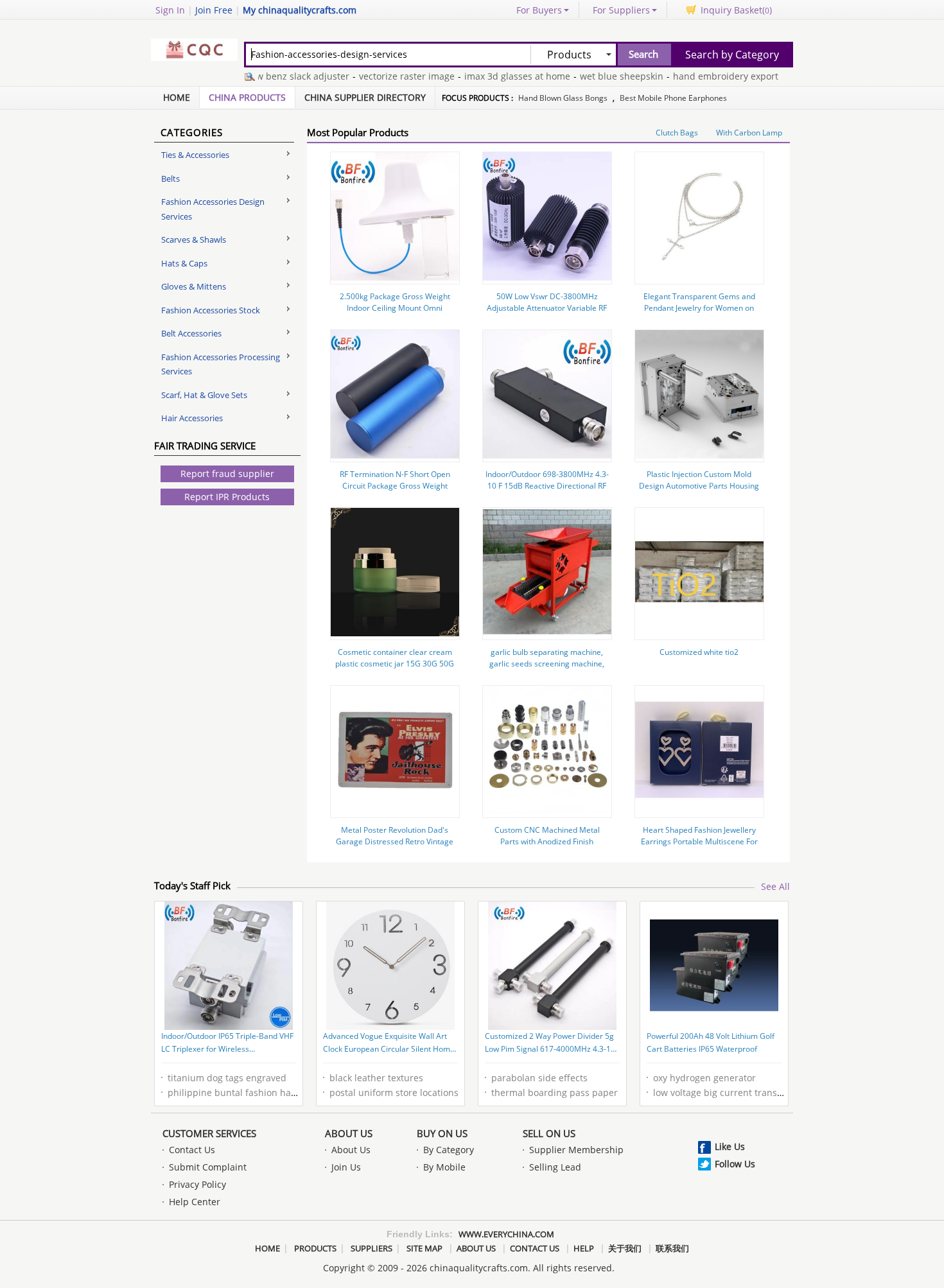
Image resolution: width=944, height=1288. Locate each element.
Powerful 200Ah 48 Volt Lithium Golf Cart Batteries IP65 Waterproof (710, 1042)
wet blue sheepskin (601, 76)
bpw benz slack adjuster (276, 76)
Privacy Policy (197, 1184)
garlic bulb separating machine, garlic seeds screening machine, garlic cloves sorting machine (546, 664)
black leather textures (376, 1078)
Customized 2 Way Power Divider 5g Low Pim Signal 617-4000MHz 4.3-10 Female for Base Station (550, 1043)
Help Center (194, 1202)
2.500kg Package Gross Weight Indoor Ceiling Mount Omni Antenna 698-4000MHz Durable (394, 308)
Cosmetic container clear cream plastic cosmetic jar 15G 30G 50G (394, 658)
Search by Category (732, 55)
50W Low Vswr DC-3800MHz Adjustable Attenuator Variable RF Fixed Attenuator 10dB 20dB (547, 308)
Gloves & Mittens (193, 286)
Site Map (424, 1248)
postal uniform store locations (394, 1092)
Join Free (213, 10)
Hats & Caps (184, 263)
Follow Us (735, 1164)
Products (315, 1248)
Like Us (730, 1146)
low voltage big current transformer (730, 1092)
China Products (247, 97)
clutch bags (677, 132)
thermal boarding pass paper (554, 1092)
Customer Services (209, 1133)
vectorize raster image (386, 76)
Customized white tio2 (699, 652)
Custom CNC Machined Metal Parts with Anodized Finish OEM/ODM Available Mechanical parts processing (547, 847)
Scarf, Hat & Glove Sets (204, 395)
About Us (348, 1133)
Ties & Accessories (195, 155)
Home (176, 97)
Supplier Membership (576, 1150)
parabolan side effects (539, 1078)
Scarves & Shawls (193, 239)
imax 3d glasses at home (497, 76)
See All (775, 886)
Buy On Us (442, 1133)
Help (583, 1248)
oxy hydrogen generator (704, 1078)
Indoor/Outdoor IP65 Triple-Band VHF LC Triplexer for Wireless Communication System (227, 1043)
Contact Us (192, 1150)
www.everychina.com (506, 1234)
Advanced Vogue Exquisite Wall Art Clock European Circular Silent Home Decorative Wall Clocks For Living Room (389, 1043)
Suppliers (371, 1248)
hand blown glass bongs (562, 97)
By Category (448, 1150)
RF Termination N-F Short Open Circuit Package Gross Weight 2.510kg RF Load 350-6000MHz (395, 486)
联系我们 (672, 1248)
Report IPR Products (227, 497)
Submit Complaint (208, 1167)
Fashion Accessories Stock (210, 310)
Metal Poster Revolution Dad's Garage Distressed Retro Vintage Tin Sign (394, 841)
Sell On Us (549, 1133)
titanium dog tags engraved (227, 1078)
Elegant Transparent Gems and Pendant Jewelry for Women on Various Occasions (699, 308)
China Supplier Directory (365, 97)
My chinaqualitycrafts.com (299, 10)
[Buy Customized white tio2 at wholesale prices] (699, 633)
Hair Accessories (192, 418)
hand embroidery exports (707, 76)
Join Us (346, 1167)
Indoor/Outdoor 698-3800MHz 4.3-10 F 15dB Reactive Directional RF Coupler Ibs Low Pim (547, 486)
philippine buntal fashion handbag (243, 1092)
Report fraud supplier (227, 473)
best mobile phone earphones (673, 97)
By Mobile (444, 1167)
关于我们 (625, 1248)
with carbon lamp (749, 132)
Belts (170, 178)
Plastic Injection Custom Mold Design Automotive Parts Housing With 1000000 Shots (699, 486)
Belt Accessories (191, 333)
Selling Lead (555, 1167)
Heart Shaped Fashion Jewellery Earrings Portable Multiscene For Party (699, 841)
